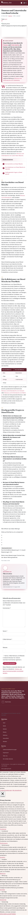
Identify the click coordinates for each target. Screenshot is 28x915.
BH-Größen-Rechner (8, 759)
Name (5, 631)
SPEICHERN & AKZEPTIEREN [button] (8, 914)
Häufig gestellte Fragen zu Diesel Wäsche (12, 173)
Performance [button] (4, 843)
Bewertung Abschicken (6, 548)
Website (5, 647)
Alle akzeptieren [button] (17, 790)
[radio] (15, 535)
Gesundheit (6, 738)
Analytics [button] (2, 857)
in (5, 19)
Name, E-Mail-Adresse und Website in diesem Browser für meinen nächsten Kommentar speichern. (13, 658)
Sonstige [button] (2, 889)
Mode (4, 726)
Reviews (5, 741)
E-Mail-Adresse (7, 639)
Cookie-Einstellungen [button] (6, 790)
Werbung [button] (2, 873)
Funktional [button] (3, 829)
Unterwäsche (15, 45)
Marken (10, 16)
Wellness (5, 735)
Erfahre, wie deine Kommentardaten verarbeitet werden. (13, 671)
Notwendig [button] (3, 900)
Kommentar (7, 608)
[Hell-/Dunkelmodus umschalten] (21, 3)
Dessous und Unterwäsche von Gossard (12, 391)
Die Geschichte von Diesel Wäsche (13, 164)
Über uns (5, 755)
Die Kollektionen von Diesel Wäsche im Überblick (14, 168)
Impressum (6, 752)
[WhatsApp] (14, 20)
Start (4, 722)
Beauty (4, 732)
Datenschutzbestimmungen (10, 749)
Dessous (5, 45)
